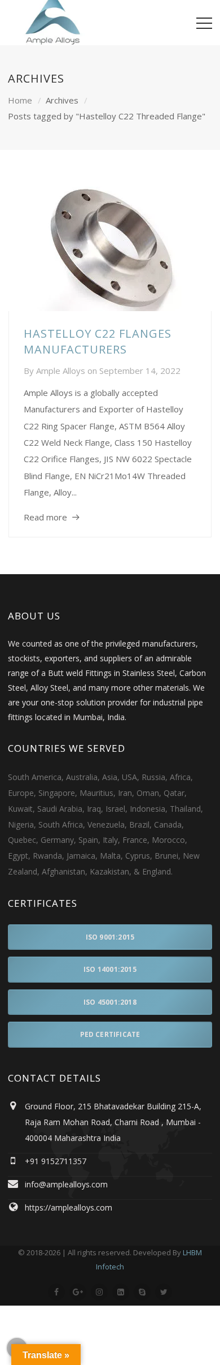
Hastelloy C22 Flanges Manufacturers (97, 341)
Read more (45, 517)
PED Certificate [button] (110, 1034)
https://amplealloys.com (68, 1207)
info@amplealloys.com (66, 1184)
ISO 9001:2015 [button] (110, 937)
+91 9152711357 (55, 1161)
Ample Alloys (60, 370)
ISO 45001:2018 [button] (110, 1002)
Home (20, 100)
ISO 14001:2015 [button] (110, 969)
